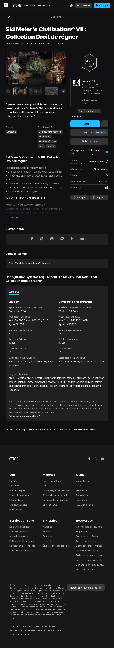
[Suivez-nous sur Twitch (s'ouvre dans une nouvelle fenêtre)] (62, 239)
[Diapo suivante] (63, 91)
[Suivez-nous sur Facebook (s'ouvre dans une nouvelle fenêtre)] (32, 239)
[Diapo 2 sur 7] (35, 91)
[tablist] (57, 292)
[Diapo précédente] (8, 91)
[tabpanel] (57, 331)
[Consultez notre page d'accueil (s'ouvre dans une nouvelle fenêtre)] (42, 239)
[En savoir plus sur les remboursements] (106, 161)
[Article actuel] (20, 91)
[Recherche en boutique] (9, 17)
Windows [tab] (14, 291)
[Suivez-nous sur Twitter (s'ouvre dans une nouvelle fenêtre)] (72, 239)
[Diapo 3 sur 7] (51, 91)
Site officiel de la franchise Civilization (31, 263)
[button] (35, 217)
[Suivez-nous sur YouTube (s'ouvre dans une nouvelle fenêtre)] (82, 239)
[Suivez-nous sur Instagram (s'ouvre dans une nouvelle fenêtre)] (52, 239)
